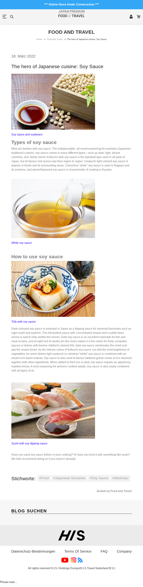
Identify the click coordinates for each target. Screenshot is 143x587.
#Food (44, 478)
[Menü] (4, 16)
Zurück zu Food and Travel (114, 490)
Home (39, 39)
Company (124, 551)
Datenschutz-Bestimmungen (33, 551)
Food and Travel (54, 39)
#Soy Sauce (99, 478)
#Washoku (120, 478)
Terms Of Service (77, 551)
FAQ (104, 551)
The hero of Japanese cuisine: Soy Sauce (87, 39)
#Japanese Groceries (69, 478)
